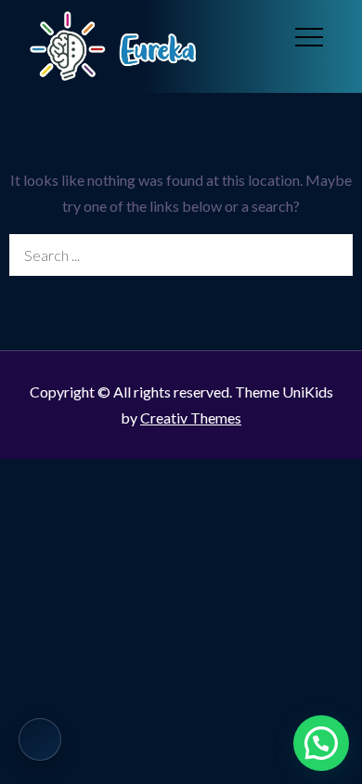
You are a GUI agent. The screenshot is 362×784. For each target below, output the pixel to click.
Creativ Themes (190, 417)
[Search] (332, 255)
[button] (321, 743)
